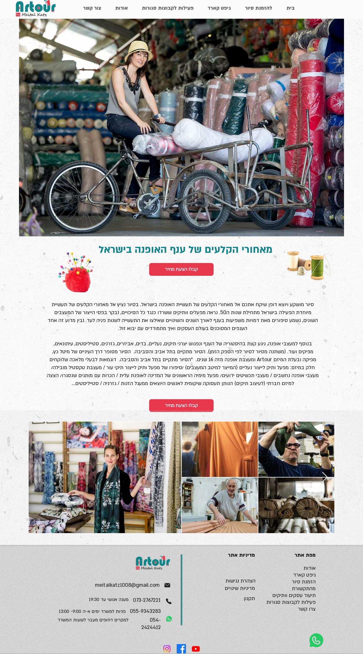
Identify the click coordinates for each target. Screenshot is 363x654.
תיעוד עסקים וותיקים (294, 595)
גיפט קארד (304, 575)
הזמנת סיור (304, 582)
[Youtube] (196, 648)
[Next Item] (325, 477)
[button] (181, 269)
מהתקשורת (304, 588)
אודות (309, 568)
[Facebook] (181, 648)
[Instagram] (167, 648)
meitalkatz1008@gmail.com (127, 585)
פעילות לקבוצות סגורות (291, 602)
